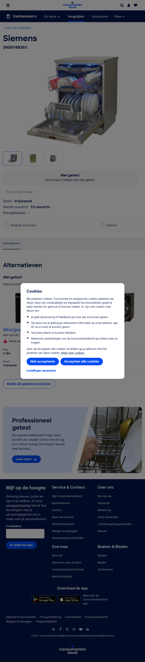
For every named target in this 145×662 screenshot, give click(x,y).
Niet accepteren (42, 361)
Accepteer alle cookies (81, 361)
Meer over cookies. (73, 353)
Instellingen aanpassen (41, 370)
